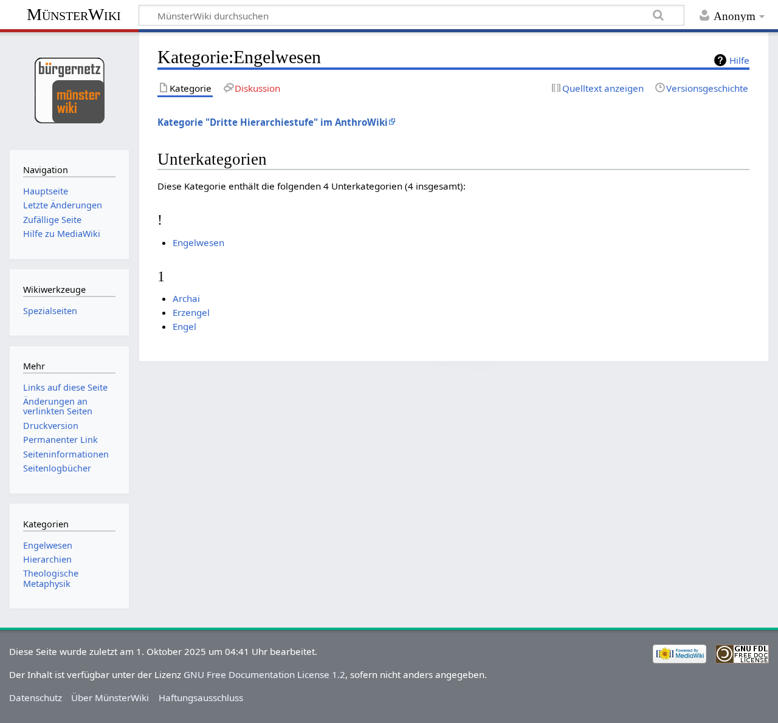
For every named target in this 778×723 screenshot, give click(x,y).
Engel (184, 326)
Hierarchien (47, 559)
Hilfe (739, 60)
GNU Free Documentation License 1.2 (264, 674)
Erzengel (191, 312)
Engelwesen (198, 242)
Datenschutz (35, 697)
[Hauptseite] (69, 89)
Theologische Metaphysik (50, 578)
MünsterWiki (74, 14)
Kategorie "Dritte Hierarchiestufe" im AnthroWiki (272, 122)
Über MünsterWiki (110, 697)
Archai (186, 298)
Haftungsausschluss (201, 697)
